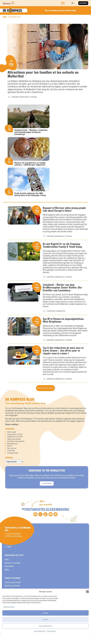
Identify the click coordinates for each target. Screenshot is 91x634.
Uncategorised (12, 453)
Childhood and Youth (15, 437)
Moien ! (10, 446)
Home (5, 17)
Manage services (9, 607)
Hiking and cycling (14, 439)
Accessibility (83, 3)
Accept (45, 613)
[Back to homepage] (8, 3)
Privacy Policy (51, 631)
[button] (87, 591)
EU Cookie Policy (40, 631)
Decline (45, 619)
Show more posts (45, 388)
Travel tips (11, 450)
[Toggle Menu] (63, 3)
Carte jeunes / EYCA (15, 434)
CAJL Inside (11, 432)
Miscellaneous (12, 444)
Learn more (47, 483)
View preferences (45, 626)
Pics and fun (11, 448)
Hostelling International (15, 441)
